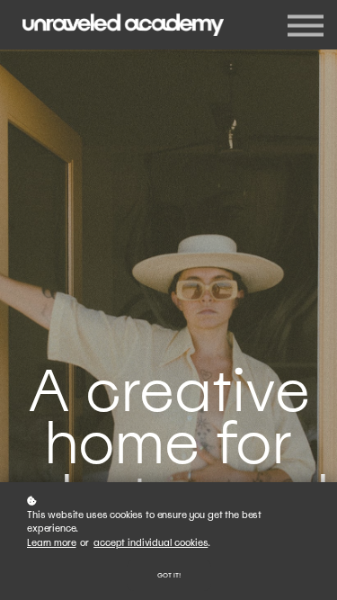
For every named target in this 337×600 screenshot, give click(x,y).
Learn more (51, 543)
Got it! (169, 575)
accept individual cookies (150, 543)
